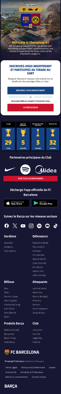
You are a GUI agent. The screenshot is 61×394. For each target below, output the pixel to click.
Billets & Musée (11, 330)
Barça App (9, 334)
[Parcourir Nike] (10, 169)
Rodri (6, 316)
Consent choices (39, 377)
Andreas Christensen (38, 252)
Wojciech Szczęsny (8, 244)
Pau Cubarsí (39, 246)
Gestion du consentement (16, 377)
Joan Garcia (10, 250)
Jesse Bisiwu (39, 312)
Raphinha (37, 292)
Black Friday (10, 338)
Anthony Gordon (37, 302)
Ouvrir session (30, 107)
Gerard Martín (39, 259)
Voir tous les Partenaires (30, 178)
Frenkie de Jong (12, 304)
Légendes (37, 338)
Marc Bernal (10, 312)
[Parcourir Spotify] (25, 169)
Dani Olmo (9, 308)
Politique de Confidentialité (33, 367)
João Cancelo (39, 275)
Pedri (6, 292)
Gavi (6, 288)
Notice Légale (11, 367)
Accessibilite (10, 372)
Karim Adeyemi (40, 308)
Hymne (36, 334)
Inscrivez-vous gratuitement (30, 90)
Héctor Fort (38, 271)
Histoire (36, 342)
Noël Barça (9, 342)
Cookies (52, 367)
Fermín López (11, 296)
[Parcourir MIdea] (45, 169)
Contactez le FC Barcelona (31, 372)
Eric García (38, 267)
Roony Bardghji (40, 296)
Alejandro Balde (40, 242)
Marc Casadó (10, 300)
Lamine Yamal (39, 288)
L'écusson (37, 330)
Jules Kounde (39, 263)
